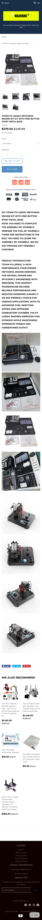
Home (4, 37)
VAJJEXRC (14, 911)
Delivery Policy (21, 861)
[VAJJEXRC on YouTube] (38, 905)
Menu (7, 3)
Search (21, 850)
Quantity (5, 150)
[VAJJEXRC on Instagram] (34, 905)
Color (4, 139)
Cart (38, 3)
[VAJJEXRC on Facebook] (25, 905)
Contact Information (20, 901)
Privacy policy (21, 855)
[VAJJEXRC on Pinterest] (30, 905)
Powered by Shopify (28, 911)
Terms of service (21, 858)
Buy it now (12, 169)
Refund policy (21, 852)
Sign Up (36, 890)
